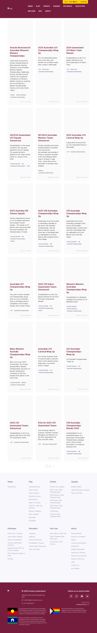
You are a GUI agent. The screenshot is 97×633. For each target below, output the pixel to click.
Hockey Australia (15, 163)
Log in (84, 2)
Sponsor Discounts (77, 559)
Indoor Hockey (34, 493)
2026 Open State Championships (56, 501)
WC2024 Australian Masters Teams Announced (47, 138)
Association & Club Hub (58, 533)
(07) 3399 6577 (29, 603)
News (30, 6)
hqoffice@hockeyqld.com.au (33, 600)
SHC (40, 11)
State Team (45, 69)
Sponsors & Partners (78, 552)
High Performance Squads (80, 490)
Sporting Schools (35, 496)
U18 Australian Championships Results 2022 (73, 425)
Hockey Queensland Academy (15, 544)
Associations (33, 499)
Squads (56, 6)
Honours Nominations (78, 543)
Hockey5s (32, 517)
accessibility (75, 568)
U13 (68, 152)
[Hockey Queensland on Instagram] (71, 2)
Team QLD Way (76, 493)
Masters (41, 170)
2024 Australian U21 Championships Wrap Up (48, 50)
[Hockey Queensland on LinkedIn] (76, 2)
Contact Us (75, 565)
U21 (40, 69)
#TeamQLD (75, 546)
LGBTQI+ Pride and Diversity (35, 507)
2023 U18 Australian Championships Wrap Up (48, 213)
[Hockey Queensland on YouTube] (74, 2)
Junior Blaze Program (15, 537)
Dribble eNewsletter (78, 549)
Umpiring (32, 537)
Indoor (40, 310)
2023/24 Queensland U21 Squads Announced (20, 138)
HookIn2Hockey (34, 487)
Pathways (67, 6)
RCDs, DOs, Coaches (15, 533)
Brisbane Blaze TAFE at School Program (16, 549)
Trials (28, 166)
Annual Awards (76, 533)
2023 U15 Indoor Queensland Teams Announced (47, 287)
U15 (79, 241)
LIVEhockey (54, 511)
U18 (23, 236)
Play (38, 6)
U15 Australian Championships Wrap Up (76, 213)
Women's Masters (72, 308)
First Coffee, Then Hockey (56, 543)
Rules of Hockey (34, 503)
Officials (10, 559)
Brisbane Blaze (76, 487)
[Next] (54, 466)
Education (80, 6)
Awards (12, 95)
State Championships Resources (57, 538)
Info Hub (31, 11)
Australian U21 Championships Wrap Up (20, 287)
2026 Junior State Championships (56, 491)
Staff (73, 562)
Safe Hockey (33, 490)
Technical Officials (35, 540)
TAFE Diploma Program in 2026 (16, 554)
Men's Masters (34, 514)
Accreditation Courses (36, 543)
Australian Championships (17, 97)
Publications (12, 487)
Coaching (32, 533)
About (48, 11)
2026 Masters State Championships (57, 496)
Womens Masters (21, 95)
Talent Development (14, 540)
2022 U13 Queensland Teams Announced (19, 425)
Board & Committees (78, 537)
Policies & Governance (79, 556)
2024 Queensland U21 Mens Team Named (74, 50)
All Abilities (32, 521)
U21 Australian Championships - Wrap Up (74, 352)
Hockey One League (57, 487)
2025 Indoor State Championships (56, 507)
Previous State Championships (55, 515)
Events (46, 6)
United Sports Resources (37, 546)
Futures (12, 241)
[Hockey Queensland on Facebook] (69, 2)
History (73, 540)
